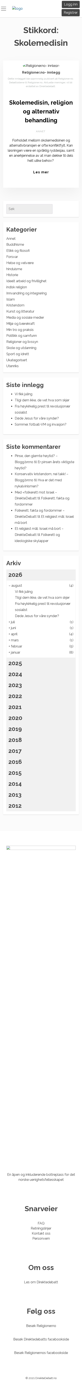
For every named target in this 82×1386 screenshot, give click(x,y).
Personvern (41, 1238)
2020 (15, 718)
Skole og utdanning (21, 348)
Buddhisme (15, 245)
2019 (15, 728)
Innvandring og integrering (26, 293)
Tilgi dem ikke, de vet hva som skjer (42, 400)
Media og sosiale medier (25, 317)
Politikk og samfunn (21, 336)
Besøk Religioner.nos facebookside (41, 1353)
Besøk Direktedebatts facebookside (41, 1339)
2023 (15, 685)
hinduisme (14, 269)
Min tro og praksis (20, 330)
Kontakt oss (41, 1233)
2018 (15, 739)
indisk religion (16, 287)
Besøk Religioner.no (41, 1326)
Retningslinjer (41, 1228)
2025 (15, 663)
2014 (15, 783)
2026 (15, 574)
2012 (15, 805)
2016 (15, 761)
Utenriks (12, 366)
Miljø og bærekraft (20, 324)
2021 (15, 707)
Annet (40, 131)
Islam (10, 299)
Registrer (71, 13)
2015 (15, 772)
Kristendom (15, 305)
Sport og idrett (17, 354)
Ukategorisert (16, 360)
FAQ (41, 1223)
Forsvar (12, 257)
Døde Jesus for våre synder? (37, 418)
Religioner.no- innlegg (41, 72)
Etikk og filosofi (18, 251)
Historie (12, 275)
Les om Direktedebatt (41, 1282)
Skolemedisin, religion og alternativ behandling (41, 111)
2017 (15, 750)
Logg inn (71, 4)
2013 (14, 794)
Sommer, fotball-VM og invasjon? (40, 424)
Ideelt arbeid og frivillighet (26, 281)
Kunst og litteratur (20, 311)
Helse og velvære (20, 263)
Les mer (41, 172)
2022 (15, 696)
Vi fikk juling (23, 394)
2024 (15, 674)
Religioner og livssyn (22, 342)
